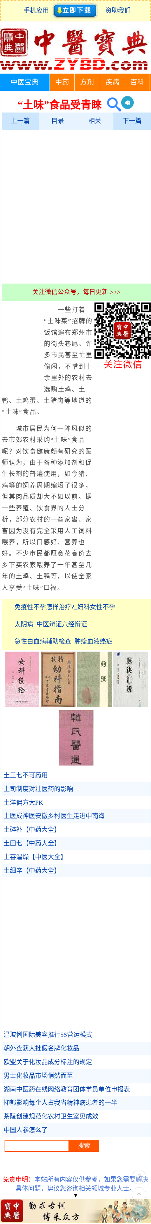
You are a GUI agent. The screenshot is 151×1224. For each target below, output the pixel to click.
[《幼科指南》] (58, 704)
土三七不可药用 (26, 775)
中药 (62, 82)
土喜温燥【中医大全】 (35, 857)
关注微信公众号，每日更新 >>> (76, 291)
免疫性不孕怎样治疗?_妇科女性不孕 (64, 607)
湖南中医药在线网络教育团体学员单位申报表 (67, 1089)
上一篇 (20, 120)
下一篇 (132, 120)
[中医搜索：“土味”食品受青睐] (111, 104)
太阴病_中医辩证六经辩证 (50, 624)
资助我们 (118, 10)
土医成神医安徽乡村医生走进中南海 (54, 816)
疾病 (112, 82)
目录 (57, 120)
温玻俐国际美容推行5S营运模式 (48, 1034)
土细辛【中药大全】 (32, 870)
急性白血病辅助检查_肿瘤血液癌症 (63, 641)
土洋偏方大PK (23, 802)
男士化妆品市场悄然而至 (38, 1075)
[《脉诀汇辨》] (130, 704)
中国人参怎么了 (26, 1130)
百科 (137, 82)
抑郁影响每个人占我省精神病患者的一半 (60, 1102)
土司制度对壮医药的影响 (38, 789)
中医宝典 (25, 82)
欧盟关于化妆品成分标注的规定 (48, 1062)
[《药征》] (94, 704)
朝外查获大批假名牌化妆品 (41, 1048)
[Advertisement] (75, 206)
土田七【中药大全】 (32, 843)
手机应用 (38, 10)
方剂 (87, 82)
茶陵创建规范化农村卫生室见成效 (51, 1116)
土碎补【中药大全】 (32, 829)
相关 (94, 120)
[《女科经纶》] (22, 704)
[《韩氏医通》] (76, 763)
